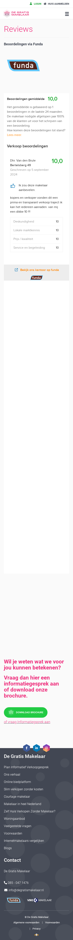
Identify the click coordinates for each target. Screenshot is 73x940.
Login (37, 3)
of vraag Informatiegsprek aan (27, 722)
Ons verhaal (12, 774)
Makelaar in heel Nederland (22, 804)
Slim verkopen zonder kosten (23, 789)
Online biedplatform (17, 782)
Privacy (36, 928)
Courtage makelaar (17, 796)
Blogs (8, 848)
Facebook (26, 748)
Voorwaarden (13, 833)
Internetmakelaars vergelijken (24, 841)
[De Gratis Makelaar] (16, 13)
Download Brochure (29, 712)
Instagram (46, 748)
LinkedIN (36, 748)
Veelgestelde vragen (17, 826)
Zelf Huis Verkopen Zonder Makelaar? (29, 811)
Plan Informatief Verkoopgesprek (26, 767)
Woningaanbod (14, 819)
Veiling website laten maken (36, 934)
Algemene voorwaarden (26, 922)
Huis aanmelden (58, 3)
